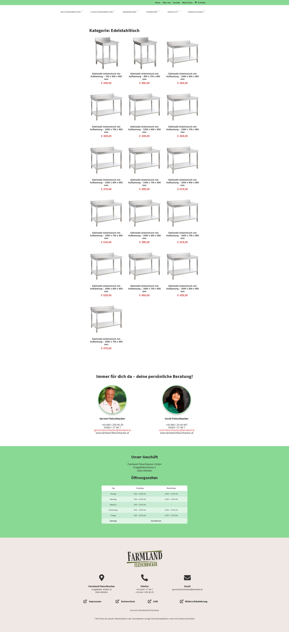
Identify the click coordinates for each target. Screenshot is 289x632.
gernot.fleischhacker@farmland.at (112, 430)
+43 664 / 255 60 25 (112, 424)
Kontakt (176, 3)
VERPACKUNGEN (195, 12)
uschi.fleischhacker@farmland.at (176, 430)
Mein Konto (187, 3)
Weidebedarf (129, 12)
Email (187, 586)
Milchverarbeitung (71, 12)
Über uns (167, 3)
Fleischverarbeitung (102, 12)
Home (157, 3)
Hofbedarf (152, 12)
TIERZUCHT (172, 12)
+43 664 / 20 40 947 (177, 424)
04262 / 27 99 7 (112, 427)
